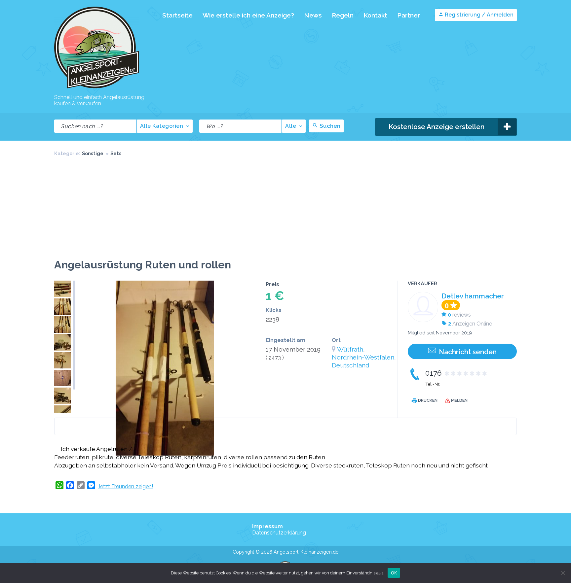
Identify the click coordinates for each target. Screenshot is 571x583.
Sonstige (92, 153)
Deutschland (350, 365)
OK (394, 572)
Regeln (343, 15)
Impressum (267, 526)
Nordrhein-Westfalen (363, 357)
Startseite (177, 15)
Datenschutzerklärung (279, 533)
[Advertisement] (285, 209)
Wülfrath (350, 349)
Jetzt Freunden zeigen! (125, 486)
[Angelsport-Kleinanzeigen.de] (96, 88)
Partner (408, 15)
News (313, 15)
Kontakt (375, 15)
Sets (115, 153)
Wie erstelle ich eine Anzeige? (248, 15)
